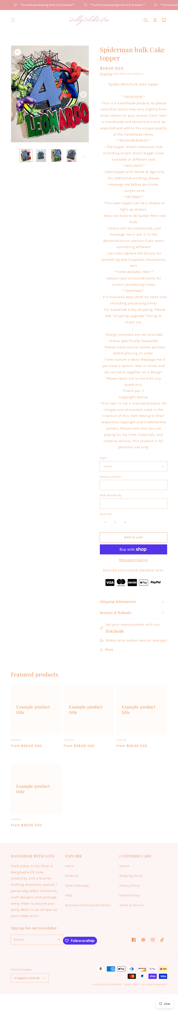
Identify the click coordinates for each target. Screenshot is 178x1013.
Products (71, 876)
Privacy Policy (129, 885)
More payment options (133, 559)
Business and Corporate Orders (88, 905)
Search (124, 866)
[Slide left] (16, 94)
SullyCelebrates (111, 984)
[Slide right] (83, 94)
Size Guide (115, 631)
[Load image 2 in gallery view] (41, 155)
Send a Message (77, 885)
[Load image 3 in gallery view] (56, 155)
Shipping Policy (130, 876)
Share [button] (109, 649)
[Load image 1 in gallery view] (25, 155)
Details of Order (110, 476)
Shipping (106, 73)
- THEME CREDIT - (132, 984)
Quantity (106, 514)
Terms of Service (131, 905)
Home (69, 866)
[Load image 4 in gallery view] (71, 155)
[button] (13, 20)
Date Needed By (111, 495)
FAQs (68, 895)
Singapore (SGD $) (27, 978)
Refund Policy (129, 895)
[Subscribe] (58, 939)
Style (103, 457)
